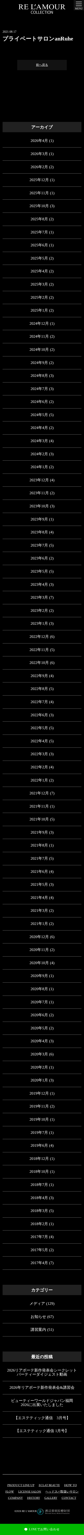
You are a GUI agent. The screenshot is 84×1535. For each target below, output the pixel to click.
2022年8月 (39, 689)
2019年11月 (39, 1106)
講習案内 (38, 1329)
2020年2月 (39, 1067)
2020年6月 (39, 1015)
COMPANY (15, 1498)
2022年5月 (39, 728)
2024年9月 (39, 362)
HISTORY (33, 1498)
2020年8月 (39, 989)
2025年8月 (39, 219)
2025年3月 (39, 284)
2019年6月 (39, 1145)
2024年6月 (39, 401)
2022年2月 (39, 767)
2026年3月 (39, 154)
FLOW (9, 1492)
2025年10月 (39, 206)
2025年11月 (39, 193)
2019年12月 (39, 1093)
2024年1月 (39, 467)
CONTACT (69, 1498)
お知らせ (38, 1316)
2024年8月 (39, 375)
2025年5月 (39, 258)
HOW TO (70, 1485)
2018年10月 (39, 1171)
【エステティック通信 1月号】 (42, 1431)
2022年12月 (39, 636)
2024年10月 (39, 349)
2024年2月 (39, 454)
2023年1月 (39, 623)
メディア (37, 1303)
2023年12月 (39, 480)
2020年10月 (39, 963)
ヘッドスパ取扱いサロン (62, 1492)
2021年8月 (39, 845)
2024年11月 (39, 336)
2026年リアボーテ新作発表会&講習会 (42, 1387)
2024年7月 (39, 389)
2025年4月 (39, 271)
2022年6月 (39, 715)
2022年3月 (39, 754)
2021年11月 (39, 806)
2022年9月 (39, 676)
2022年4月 (39, 741)
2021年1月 (39, 923)
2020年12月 (39, 937)
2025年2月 (39, 297)
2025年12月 (39, 180)
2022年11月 (39, 650)
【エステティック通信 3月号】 (42, 1418)
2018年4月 (39, 1198)
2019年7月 (39, 1132)
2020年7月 (39, 1002)
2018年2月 (39, 1224)
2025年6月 (39, 245)
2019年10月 (39, 1119)
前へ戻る (42, 65)
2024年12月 (39, 323)
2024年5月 (39, 415)
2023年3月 (39, 597)
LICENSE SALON (29, 1492)
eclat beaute (49, 1485)
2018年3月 (39, 1211)
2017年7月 (39, 1237)
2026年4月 (39, 140)
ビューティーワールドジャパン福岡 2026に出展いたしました (42, 1402)
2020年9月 (39, 976)
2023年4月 (39, 584)
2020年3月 (39, 1054)
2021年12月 (39, 793)
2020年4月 (39, 1041)
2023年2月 (39, 610)
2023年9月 (39, 519)
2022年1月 (39, 780)
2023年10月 (39, 506)
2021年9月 (39, 832)
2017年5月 (39, 1250)
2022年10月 (39, 662)
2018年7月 (39, 1184)
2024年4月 (39, 428)
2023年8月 (39, 532)
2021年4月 (39, 897)
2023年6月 (39, 558)
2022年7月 (39, 702)
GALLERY (50, 1498)
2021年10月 (39, 819)
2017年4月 (39, 1263)
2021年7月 (39, 858)
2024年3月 (39, 441)
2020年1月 (39, 1080)
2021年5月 (39, 884)
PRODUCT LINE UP (20, 1485)
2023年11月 (39, 493)
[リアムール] (42, 9)
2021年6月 (39, 871)
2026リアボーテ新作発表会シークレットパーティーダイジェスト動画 (42, 1372)
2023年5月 (39, 571)
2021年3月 (39, 910)
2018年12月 (39, 1158)
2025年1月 (39, 310)
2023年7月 (39, 545)
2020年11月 (39, 950)
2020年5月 (39, 1028)
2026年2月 (39, 167)
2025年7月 (39, 232)
